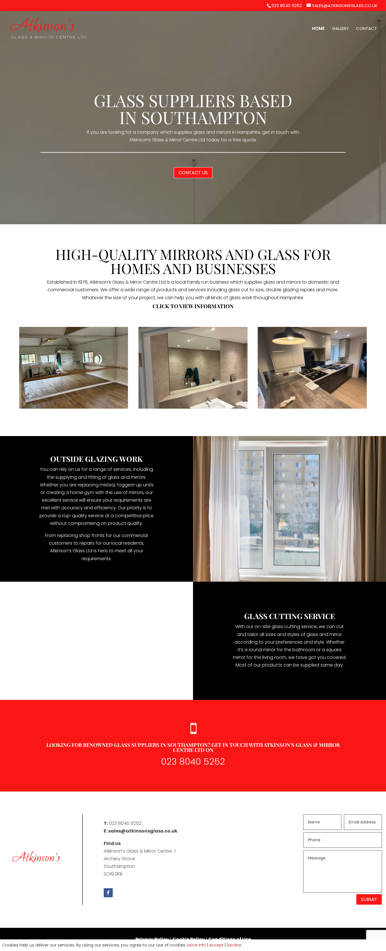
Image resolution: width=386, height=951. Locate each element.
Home (318, 29)
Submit (369, 899)
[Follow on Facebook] (108, 892)
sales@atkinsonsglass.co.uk (142, 831)
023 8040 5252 (287, 5)
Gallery (340, 29)
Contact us (193, 172)
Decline (234, 945)
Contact (366, 29)
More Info (196, 945)
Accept (216, 945)
